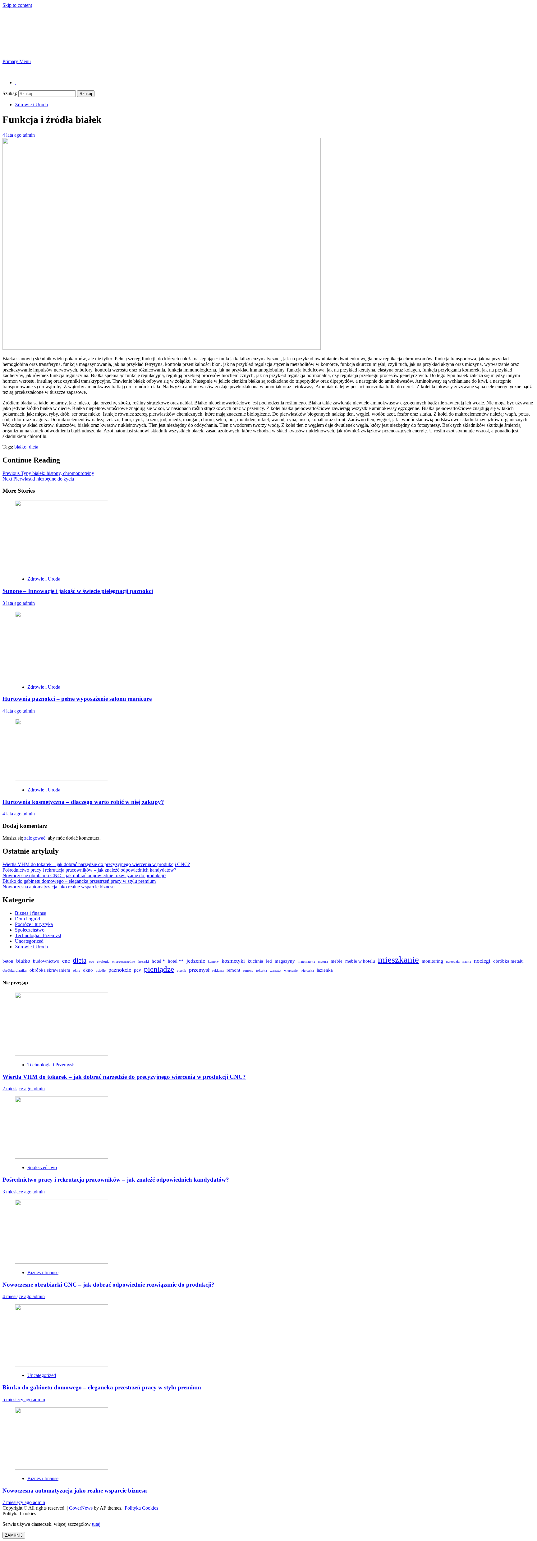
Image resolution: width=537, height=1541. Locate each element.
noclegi (482, 961)
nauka (466, 961)
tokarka (261, 970)
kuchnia (255, 961)
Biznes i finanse (30, 913)
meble (336, 961)
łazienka (325, 970)
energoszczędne (123, 961)
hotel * (158, 961)
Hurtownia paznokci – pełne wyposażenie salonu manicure (77, 698)
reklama (218, 970)
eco (91, 961)
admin (29, 135)
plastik (181, 970)
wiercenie (291, 970)
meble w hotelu (360, 961)
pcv (137, 970)
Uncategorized (29, 941)
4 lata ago (12, 135)
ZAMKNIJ (14, 1535)
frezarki (143, 961)
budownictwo (46, 961)
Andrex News (47, 33)
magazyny (285, 961)
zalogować (34, 838)
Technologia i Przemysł (38, 935)
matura (323, 961)
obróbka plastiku (14, 970)
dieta (33, 446)
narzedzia (453, 961)
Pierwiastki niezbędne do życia (38, 478)
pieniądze (159, 969)
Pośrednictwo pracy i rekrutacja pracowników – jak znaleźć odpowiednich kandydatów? (89, 870)
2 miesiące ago (17, 1088)
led (269, 961)
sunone (248, 970)
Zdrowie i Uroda (31, 104)
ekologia (103, 961)
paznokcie (119, 970)
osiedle (101, 970)
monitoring (432, 961)
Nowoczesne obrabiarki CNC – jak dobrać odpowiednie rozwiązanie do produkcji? (84, 875)
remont (233, 970)
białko (20, 446)
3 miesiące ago (17, 1191)
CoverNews (81, 1508)
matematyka (306, 961)
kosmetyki (233, 961)
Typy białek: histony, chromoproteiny (48, 473)
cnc (66, 961)
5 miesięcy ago (17, 1399)
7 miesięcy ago (17, 1502)
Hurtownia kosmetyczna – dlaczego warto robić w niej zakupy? (83, 802)
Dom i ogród (27, 918)
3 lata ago (12, 603)
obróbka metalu (508, 961)
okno (88, 970)
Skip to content (17, 5)
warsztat (275, 970)
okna (76, 970)
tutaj (96, 1524)
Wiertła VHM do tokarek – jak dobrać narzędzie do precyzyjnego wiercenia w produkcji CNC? (96, 864)
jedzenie (195, 961)
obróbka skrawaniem (50, 970)
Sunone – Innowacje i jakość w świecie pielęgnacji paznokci (77, 591)
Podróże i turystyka (34, 924)
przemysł (199, 970)
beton (7, 961)
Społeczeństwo (29, 929)
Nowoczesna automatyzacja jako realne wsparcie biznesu (58, 886)
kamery (213, 961)
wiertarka (307, 970)
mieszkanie (398, 959)
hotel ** (176, 961)
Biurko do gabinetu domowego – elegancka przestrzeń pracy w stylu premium (79, 881)
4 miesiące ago (17, 1296)
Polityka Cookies (141, 1508)
